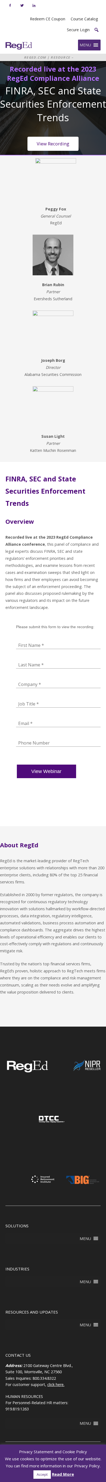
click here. (55, 1384)
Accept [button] (42, 1474)
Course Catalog (84, 18)
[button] (96, 30)
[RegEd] (27, 1071)
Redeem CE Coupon (47, 18)
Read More (63, 1474)
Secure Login (78, 29)
